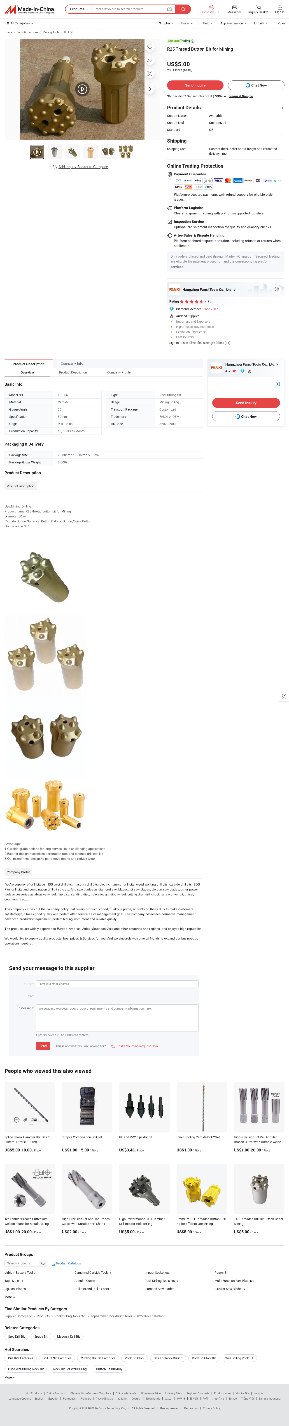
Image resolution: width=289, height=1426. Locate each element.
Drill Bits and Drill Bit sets (92, 1289)
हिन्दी (205, 1398)
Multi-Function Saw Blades (233, 1280)
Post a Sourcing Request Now (134, 1046)
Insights (258, 1393)
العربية (168, 1398)
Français (85, 1398)
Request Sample (241, 96)
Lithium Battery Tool (19, 1272)
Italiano (122, 1398)
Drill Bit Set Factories (57, 1358)
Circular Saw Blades (228, 1289)
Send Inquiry (195, 85)
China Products (56, 1393)
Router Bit (221, 1272)
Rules (281, 23)
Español (53, 1398)
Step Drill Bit (16, 1336)
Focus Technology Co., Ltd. (115, 1408)
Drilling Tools (51, 32)
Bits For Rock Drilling (168, 1358)
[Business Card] (278, 383)
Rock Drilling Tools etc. (160, 1280)
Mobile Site (242, 1393)
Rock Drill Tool (134, 1358)
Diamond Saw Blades (159, 1289)
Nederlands (153, 1398)
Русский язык (104, 1398)
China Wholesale (126, 1393)
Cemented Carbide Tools (91, 1272)
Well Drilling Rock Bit (239, 1358)
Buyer (185, 23)
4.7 (228, 371)
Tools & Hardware (27, 32)
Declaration (191, 1408)
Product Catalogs (68, 1263)
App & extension (231, 23)
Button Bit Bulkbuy (109, 1369)
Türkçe (233, 1398)
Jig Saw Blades (15, 1289)
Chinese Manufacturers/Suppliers (90, 1393)
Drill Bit (68, 32)
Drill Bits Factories (20, 1358)
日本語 (194, 1398)
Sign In (174, 343)
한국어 (181, 1398)
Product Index (222, 1393)
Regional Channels (197, 1393)
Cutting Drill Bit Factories (98, 1358)
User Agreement (169, 1408)
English (39, 1398)
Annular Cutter (85, 1280)
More (8, 1377)
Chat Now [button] (259, 85)
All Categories (20, 23)
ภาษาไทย (218, 1398)
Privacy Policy (211, 1408)
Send (43, 1046)
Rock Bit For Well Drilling (70, 1369)
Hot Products (34, 1393)
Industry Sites (173, 1393)
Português (69, 1398)
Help (206, 23)
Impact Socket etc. (157, 1272)
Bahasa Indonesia (270, 1398)
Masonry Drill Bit (68, 1336)
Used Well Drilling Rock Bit (26, 1369)
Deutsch (136, 1398)
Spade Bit (41, 1336)
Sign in (279, 12)
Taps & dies (12, 1280)
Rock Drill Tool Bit (204, 1358)
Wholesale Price (151, 1393)
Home (8, 32)
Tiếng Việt (247, 1398)
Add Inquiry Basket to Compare (83, 166)
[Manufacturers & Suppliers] (29, 9)
